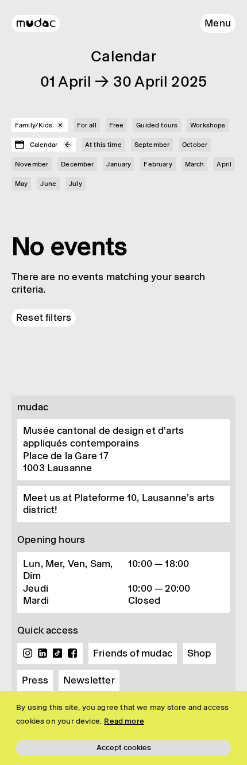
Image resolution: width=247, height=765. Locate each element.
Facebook (72, 653)
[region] (123, 728)
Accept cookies (124, 747)
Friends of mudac (132, 653)
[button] (218, 23)
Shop (199, 653)
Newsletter (89, 680)
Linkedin (42, 653)
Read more (124, 721)
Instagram (27, 653)
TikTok (57, 653)
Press (35, 680)
